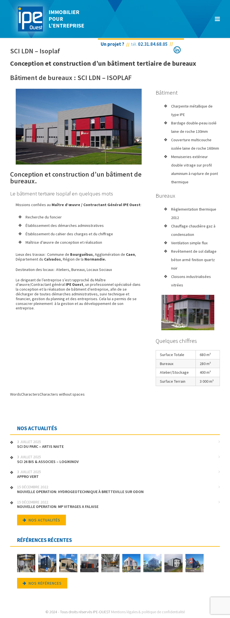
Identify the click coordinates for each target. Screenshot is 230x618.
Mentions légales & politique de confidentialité (148, 611)
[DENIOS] (110, 563)
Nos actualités (44, 520)
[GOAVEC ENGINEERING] (194, 563)
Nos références (45, 583)
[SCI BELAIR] (131, 563)
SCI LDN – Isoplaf (35, 51)
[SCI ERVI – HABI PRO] (89, 563)
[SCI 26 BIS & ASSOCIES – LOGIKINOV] (47, 563)
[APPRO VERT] (68, 563)
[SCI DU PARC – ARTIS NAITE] (26, 563)
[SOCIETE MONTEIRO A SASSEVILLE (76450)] (173, 563)
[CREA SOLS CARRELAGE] (152, 563)
